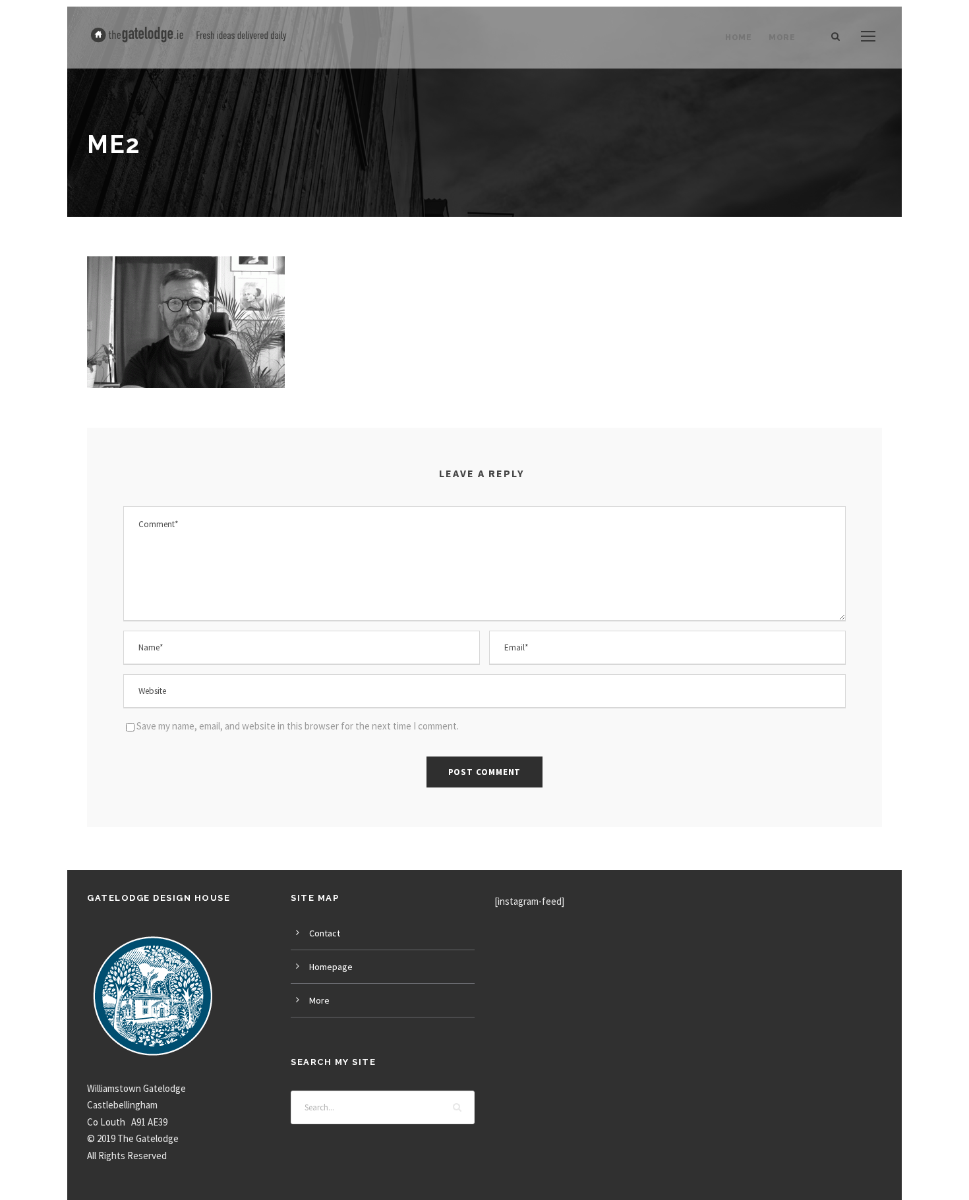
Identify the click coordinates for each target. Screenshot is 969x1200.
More (782, 37)
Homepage (331, 967)
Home (738, 37)
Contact (324, 933)
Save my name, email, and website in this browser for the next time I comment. (297, 726)
